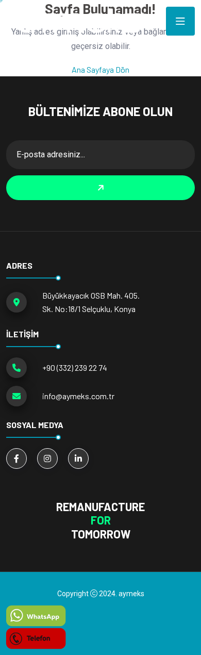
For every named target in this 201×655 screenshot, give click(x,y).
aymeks (131, 594)
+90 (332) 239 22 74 (74, 367)
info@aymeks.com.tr (78, 396)
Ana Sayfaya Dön (100, 69)
